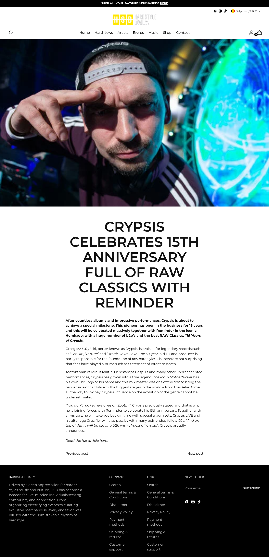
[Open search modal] (11, 32)
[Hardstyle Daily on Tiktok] (225, 11)
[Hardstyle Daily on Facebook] (215, 11)
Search (115, 485)
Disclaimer (118, 505)
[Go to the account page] (250, 32)
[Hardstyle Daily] (134, 20)
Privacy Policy (121, 512)
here (103, 441)
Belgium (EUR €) (246, 11)
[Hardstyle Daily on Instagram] (220, 11)
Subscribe (251, 488)
